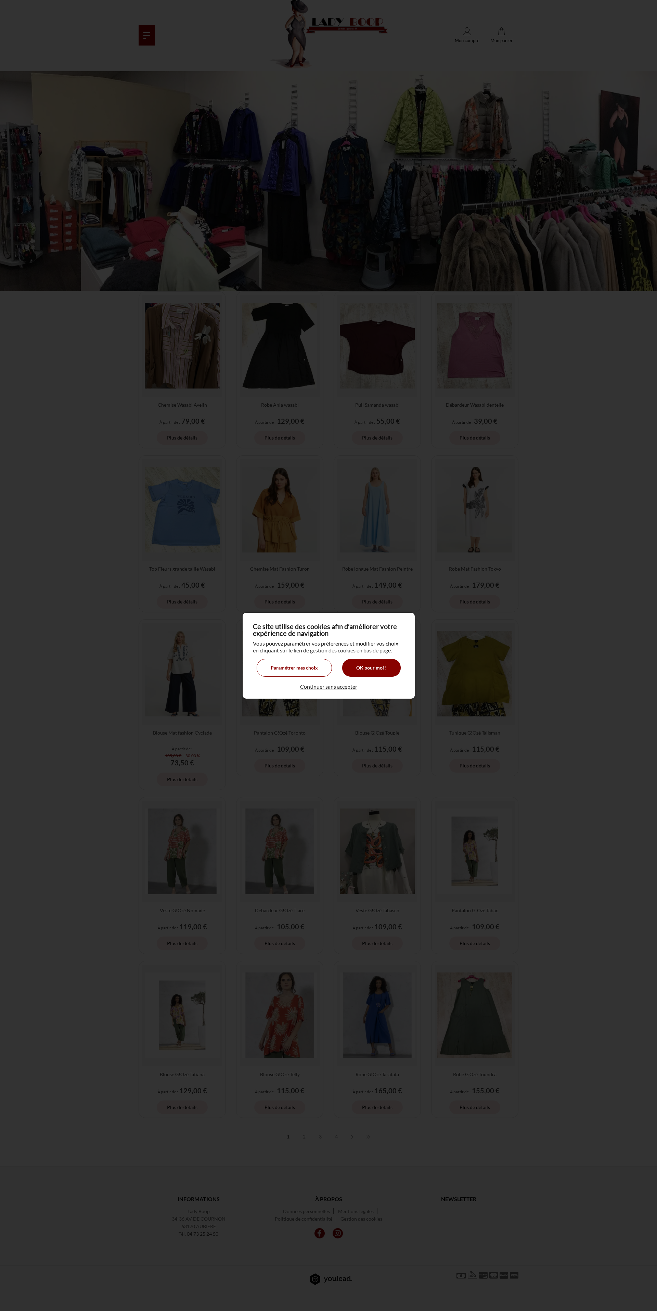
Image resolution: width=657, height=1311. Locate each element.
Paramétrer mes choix (294, 668)
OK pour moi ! (371, 668)
